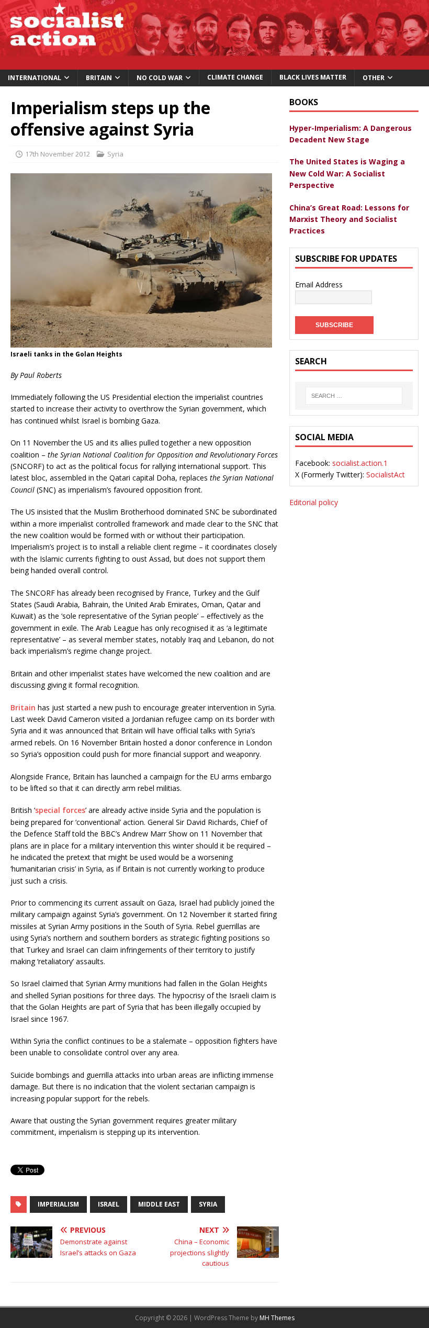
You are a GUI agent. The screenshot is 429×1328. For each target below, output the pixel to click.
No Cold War (160, 77)
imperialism (58, 1204)
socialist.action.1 (360, 463)
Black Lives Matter (312, 77)
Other (374, 77)
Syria (115, 154)
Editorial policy (313, 502)
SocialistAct (385, 474)
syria (208, 1204)
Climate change (235, 77)
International (34, 77)
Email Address (319, 284)
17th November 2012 (57, 154)
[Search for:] (354, 396)
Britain (99, 77)
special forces (60, 810)
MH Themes (277, 1317)
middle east (159, 1204)
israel (108, 1204)
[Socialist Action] (214, 63)
